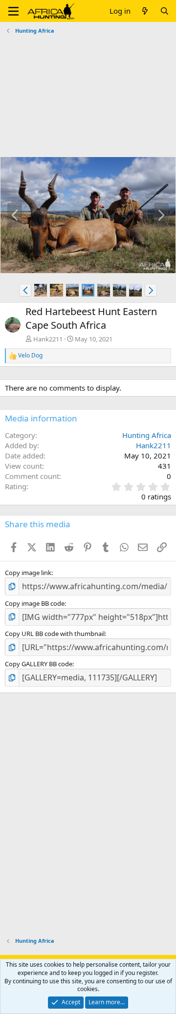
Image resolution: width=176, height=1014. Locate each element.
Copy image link (28, 572)
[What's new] (144, 11)
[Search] (164, 11)
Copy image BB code (35, 603)
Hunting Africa (146, 435)
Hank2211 (48, 339)
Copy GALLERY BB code (38, 663)
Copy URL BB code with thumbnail (55, 633)
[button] (13, 11)
